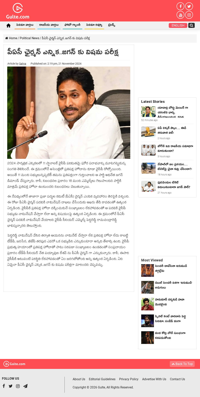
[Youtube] (180, 15)
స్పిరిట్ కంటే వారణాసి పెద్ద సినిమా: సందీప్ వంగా (170, 319)
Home (8, 25)
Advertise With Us (154, 379)
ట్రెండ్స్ (111, 25)
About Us (79, 379)
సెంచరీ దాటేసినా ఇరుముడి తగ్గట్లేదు (171, 269)
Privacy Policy (128, 379)
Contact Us (177, 379)
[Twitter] (189, 6)
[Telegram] (25, 386)
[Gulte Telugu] (17, 10)
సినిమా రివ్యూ (94, 25)
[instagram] (189, 15)
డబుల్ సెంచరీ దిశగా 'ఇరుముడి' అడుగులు (173, 286)
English (178, 25)
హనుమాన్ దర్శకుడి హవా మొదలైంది (169, 302)
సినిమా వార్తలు (24, 25)
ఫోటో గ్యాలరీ (72, 25)
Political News (29, 38)
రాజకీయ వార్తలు (49, 25)
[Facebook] (180, 6)
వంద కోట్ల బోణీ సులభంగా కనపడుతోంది (170, 336)
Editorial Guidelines (102, 379)
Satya (22, 63)
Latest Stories (153, 101)
